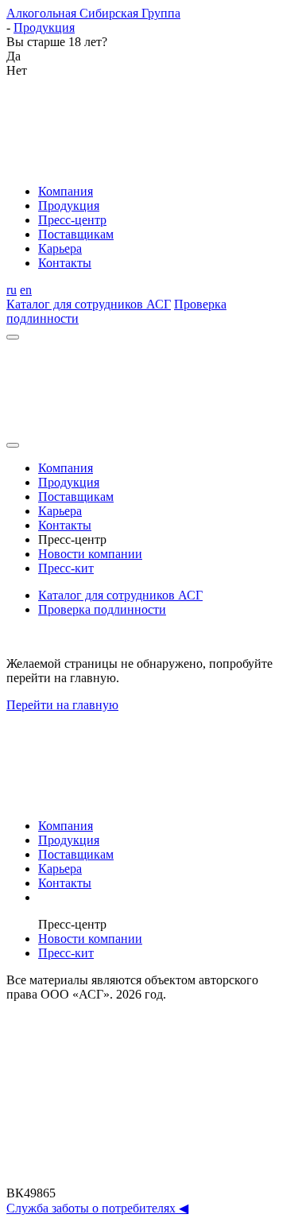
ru (11, 290)
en (26, 290)
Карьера (60, 248)
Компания (65, 191)
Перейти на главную (62, 705)
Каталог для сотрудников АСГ (88, 304)
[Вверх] (149, 1178)
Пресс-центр (72, 220)
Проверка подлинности (102, 609)
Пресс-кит (66, 568)
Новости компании (90, 554)
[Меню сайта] (12, 337)
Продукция (68, 205)
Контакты (64, 263)
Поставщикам (76, 234)
